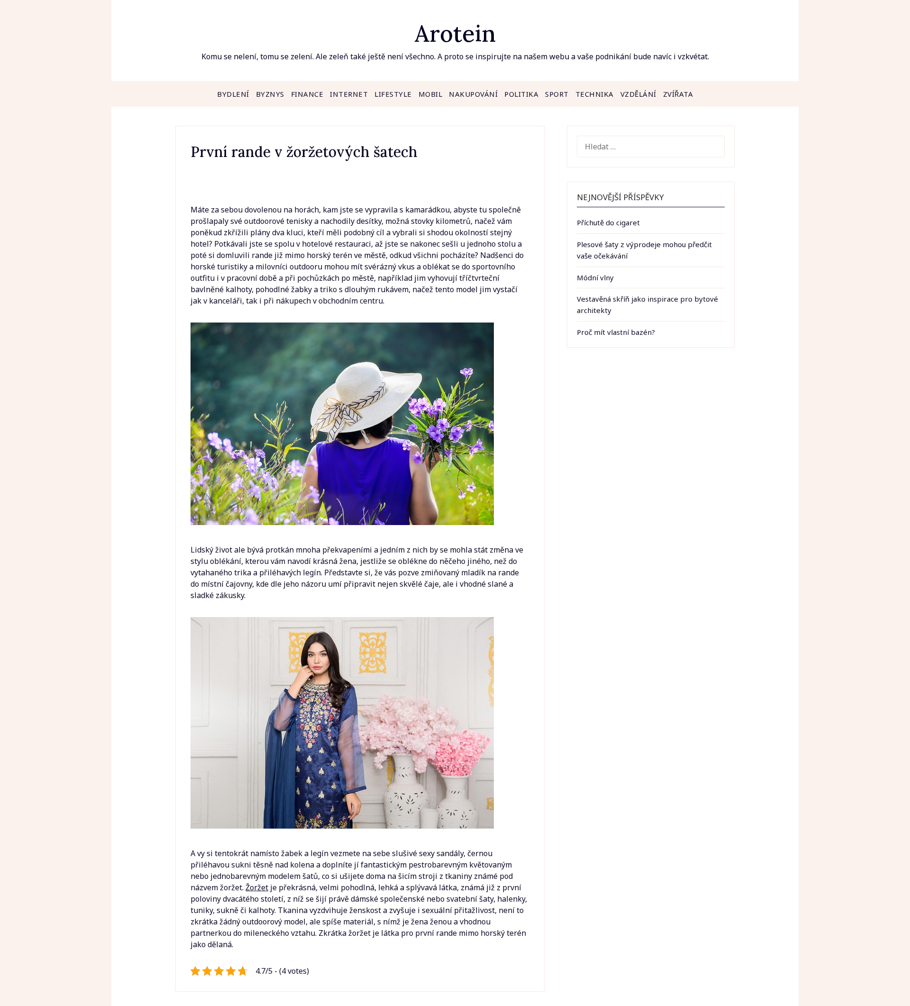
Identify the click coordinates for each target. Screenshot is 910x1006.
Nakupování (473, 94)
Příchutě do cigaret (608, 222)
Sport (557, 94)
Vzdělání (638, 94)
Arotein (455, 33)
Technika (594, 94)
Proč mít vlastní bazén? (616, 332)
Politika (521, 94)
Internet (349, 94)
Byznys (270, 94)
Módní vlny (595, 277)
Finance (307, 94)
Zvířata (678, 94)
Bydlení (233, 94)
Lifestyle (393, 94)
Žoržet (257, 887)
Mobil (431, 94)
